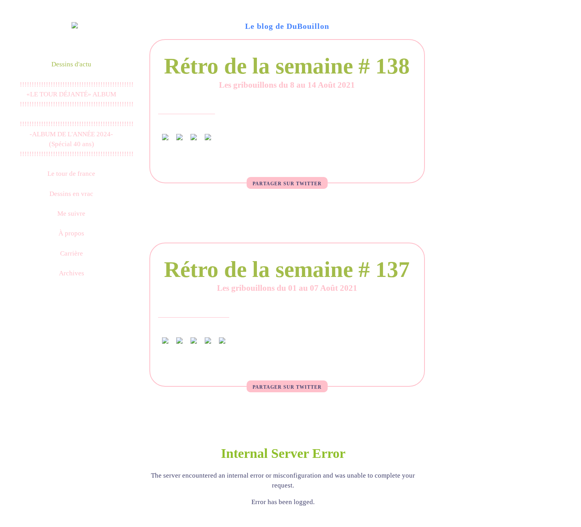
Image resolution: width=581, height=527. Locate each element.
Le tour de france (71, 173)
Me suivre (71, 213)
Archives (71, 273)
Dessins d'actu (71, 64)
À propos (71, 233)
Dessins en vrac (71, 194)
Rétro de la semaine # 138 (287, 65)
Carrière (71, 253)
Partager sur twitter (287, 183)
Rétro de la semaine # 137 (287, 269)
